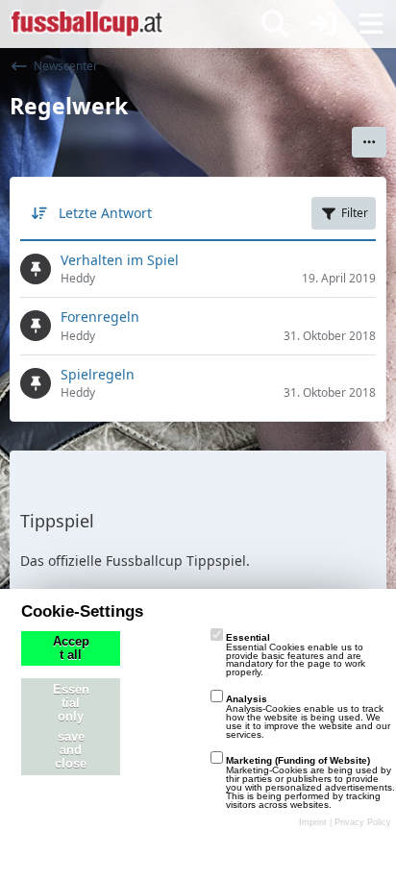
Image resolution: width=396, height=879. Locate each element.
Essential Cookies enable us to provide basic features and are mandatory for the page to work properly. (295, 654)
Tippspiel (57, 520)
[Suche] (275, 24)
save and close (71, 750)
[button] (369, 142)
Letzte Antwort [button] (105, 213)
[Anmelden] (323, 24)
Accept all (71, 648)
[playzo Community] (86, 24)
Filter (354, 213)
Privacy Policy (362, 822)
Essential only (71, 703)
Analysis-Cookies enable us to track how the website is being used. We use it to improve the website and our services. (308, 716)
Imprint (313, 822)
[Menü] (371, 24)
